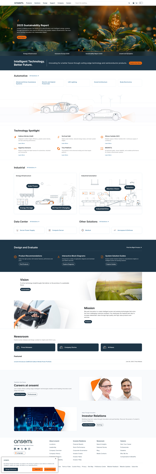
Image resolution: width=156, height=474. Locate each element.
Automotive (21, 75)
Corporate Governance (80, 450)
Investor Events (78, 453)
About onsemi (54, 441)
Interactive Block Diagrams (73, 256)
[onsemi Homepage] (19, 3)
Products (88, 322)
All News (111, 347)
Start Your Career (125, 444)
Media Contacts (101, 453)
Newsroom (100, 441)
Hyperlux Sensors (24, 148)
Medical (88, 230)
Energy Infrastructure (30, 53)
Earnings (100, 425)
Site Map (90, 466)
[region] (29, 465)
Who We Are (124, 453)
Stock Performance (79, 447)
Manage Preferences (10, 469)
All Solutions (33, 76)
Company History (54, 453)
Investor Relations (88, 425)
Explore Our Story (135, 63)
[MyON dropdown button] (134, 3)
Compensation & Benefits (128, 456)
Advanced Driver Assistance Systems (26, 83)
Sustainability (25, 289)
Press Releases (26, 347)
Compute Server (58, 230)
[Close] (55, 458)
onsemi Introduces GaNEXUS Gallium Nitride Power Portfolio (32, 361)
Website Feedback (112, 466)
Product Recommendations (30, 256)
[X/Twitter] (22, 449)
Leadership (52, 447)
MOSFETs (108, 148)
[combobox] (100, 3)
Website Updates (125, 466)
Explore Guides (111, 264)
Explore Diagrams (68, 264)
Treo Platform (66, 148)
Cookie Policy (76, 466)
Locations (52, 444)
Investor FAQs (77, 460)
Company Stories (71, 347)
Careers (123, 441)
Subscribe (135, 466)
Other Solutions (88, 221)
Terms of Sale (66, 466)
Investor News (77, 456)
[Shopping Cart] (137, 3)
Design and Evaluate (26, 247)
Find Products (24, 264)
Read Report (22, 37)
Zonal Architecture (100, 82)
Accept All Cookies (50, 469)
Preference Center (100, 466)
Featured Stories (102, 447)
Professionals (32, 394)
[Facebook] (26, 449)
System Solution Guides (115, 256)
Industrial (19, 167)
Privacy (84, 466)
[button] (129, 3)
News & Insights (101, 444)
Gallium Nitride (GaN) (25, 136)
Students (123, 450)
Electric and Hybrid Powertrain (48, 83)
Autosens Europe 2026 (62, 53)
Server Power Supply (27, 230)
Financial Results (78, 444)
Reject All (37, 469)
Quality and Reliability (56, 460)
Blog (98, 450)
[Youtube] (19, 449)
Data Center (21, 221)
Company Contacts (55, 456)
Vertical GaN (66, 136)
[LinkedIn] (15, 449)
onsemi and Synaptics (126, 53)
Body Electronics (126, 82)
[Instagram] (29, 449)
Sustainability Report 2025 (94, 53)
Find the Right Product (134, 247)
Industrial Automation (89, 176)
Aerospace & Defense (125, 230)
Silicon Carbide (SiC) (112, 136)
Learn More (21, 143)
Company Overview (55, 450)
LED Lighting (72, 82)
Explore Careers (20, 394)
